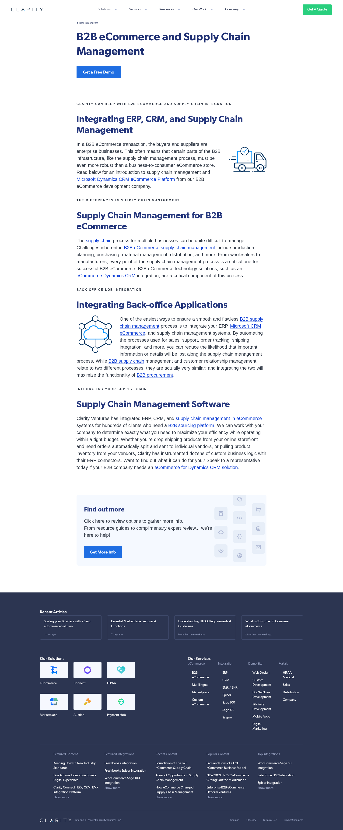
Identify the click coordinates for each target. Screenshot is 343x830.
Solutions (104, 9)
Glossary (251, 820)
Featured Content (65, 754)
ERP (225, 673)
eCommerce (196, 663)
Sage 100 (228, 702)
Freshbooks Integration (121, 763)
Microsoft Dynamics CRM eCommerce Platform (126, 179)
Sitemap (234, 820)
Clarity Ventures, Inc (110, 820)
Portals (283, 663)
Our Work (199, 9)
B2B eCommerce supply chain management (169, 247)
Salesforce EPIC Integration (276, 775)
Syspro (227, 717)
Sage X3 (228, 710)
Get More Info (103, 552)
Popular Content (217, 754)
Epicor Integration (270, 783)
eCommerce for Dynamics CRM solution (196, 467)
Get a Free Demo (98, 72)
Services (135, 9)
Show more (61, 797)
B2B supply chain (126, 361)
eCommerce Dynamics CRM (106, 275)
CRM (225, 680)
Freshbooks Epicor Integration (125, 771)
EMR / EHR (230, 688)
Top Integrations (269, 754)
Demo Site (255, 663)
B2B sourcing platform (191, 425)
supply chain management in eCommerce (219, 418)
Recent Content (166, 754)
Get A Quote (317, 9)
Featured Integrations (119, 754)
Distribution (291, 692)
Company (232, 9)
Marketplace (200, 692)
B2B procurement (155, 375)
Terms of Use (270, 820)
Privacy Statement (293, 820)
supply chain (99, 240)
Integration (225, 663)
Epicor (226, 695)
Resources (166, 9)
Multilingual (200, 685)
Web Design (261, 673)
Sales (286, 685)
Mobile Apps (261, 716)
